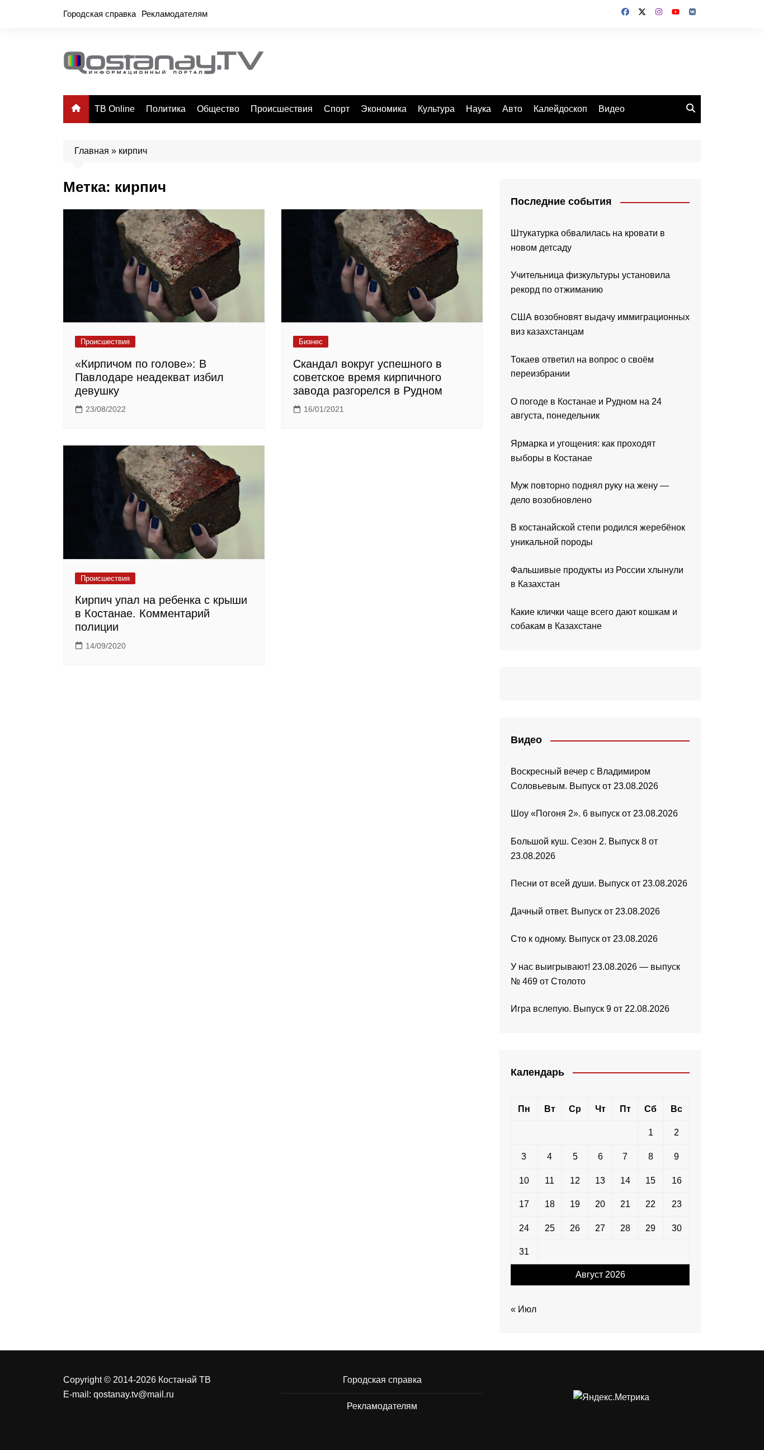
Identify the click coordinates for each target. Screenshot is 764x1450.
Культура (436, 109)
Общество (218, 109)
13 (600, 1180)
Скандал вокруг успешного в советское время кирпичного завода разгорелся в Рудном (367, 377)
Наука (478, 109)
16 (677, 1180)
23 (677, 1204)
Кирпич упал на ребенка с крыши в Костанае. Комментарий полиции (161, 613)
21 (625, 1204)
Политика (166, 109)
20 (600, 1204)
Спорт (337, 109)
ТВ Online (115, 109)
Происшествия (282, 109)
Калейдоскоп (560, 109)
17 (524, 1204)
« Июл (523, 1309)
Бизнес (311, 341)
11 (549, 1180)
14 (625, 1180)
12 (575, 1180)
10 (524, 1180)
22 (650, 1204)
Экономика (384, 109)
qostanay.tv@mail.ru (133, 1394)
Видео (611, 109)
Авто (512, 109)
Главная (91, 151)
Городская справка (99, 13)
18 (550, 1204)
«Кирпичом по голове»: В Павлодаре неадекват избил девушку (149, 377)
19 (575, 1204)
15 (650, 1180)
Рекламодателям (174, 13)
